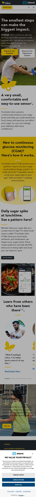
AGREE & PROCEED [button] (18, 480)
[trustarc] (21, 495)
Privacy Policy (10, 491)
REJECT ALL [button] (18, 485)
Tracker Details (27, 491)
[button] (32, 453)
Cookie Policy (18, 491)
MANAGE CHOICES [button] (18, 475)
